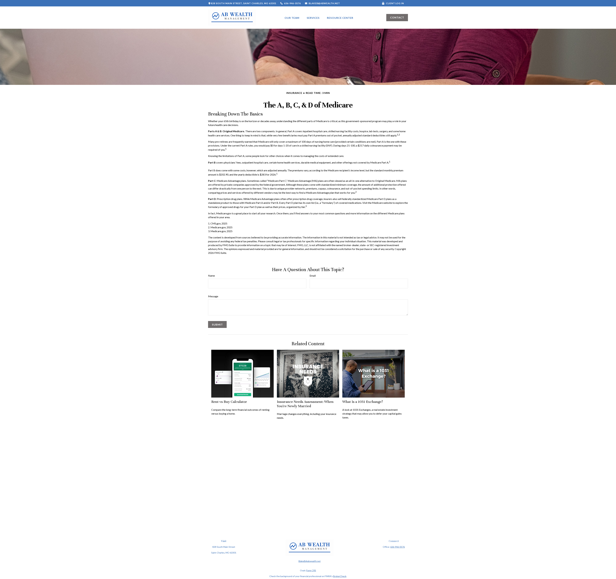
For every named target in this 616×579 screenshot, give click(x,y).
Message (213, 296)
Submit (217, 324)
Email (313, 275)
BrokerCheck (339, 576)
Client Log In (395, 3)
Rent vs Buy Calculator (229, 401)
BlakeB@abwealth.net (324, 3)
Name (211, 275)
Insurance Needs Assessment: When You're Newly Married (305, 403)
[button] (292, 18)
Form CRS (311, 570)
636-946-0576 (292, 3)
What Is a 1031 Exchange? (362, 401)
